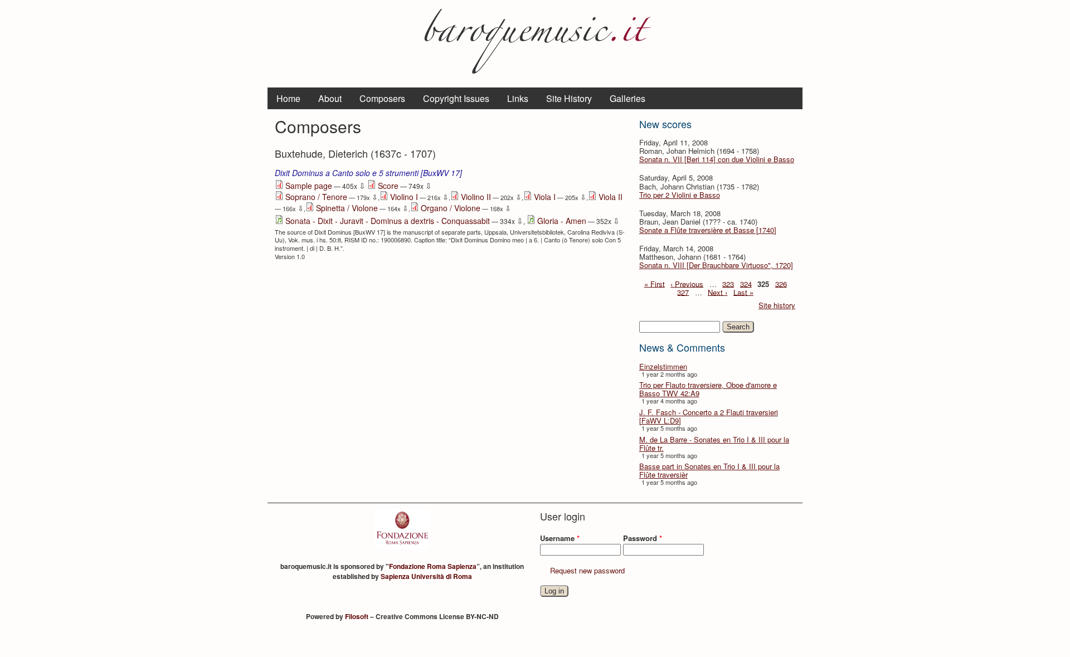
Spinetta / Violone (347, 207)
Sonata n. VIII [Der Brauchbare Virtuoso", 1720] (716, 265)
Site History (569, 98)
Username (560, 538)
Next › (717, 291)
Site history (776, 305)
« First (654, 283)
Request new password (587, 570)
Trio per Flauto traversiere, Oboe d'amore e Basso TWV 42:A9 (708, 389)
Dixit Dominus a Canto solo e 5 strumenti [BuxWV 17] (368, 172)
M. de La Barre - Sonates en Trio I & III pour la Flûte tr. (714, 443)
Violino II (476, 196)
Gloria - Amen (561, 220)
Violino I (404, 196)
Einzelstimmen (663, 366)
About (330, 98)
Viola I (545, 196)
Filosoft (356, 616)
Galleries (627, 98)
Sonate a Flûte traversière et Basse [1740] (707, 230)
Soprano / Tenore (316, 196)
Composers (382, 98)
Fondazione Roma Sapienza (432, 566)
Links (517, 98)
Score (388, 185)
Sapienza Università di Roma (426, 576)
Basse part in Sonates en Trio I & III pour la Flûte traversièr (709, 470)
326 (781, 283)
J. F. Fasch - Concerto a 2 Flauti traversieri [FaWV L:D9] (708, 416)
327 (683, 291)
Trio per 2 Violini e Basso (679, 194)
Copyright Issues (456, 98)
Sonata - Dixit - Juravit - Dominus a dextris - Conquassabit (387, 220)
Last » (743, 291)
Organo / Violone (450, 207)
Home (288, 98)
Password (642, 538)
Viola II (610, 196)
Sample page (308, 185)
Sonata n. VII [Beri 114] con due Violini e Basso (716, 159)
